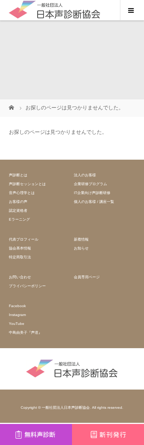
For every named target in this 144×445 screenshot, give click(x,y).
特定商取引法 (20, 257)
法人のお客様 (85, 175)
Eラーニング (19, 219)
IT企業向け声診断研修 (92, 193)
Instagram (17, 315)
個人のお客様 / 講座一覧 (94, 202)
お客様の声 (18, 202)
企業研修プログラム (90, 184)
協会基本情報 (20, 248)
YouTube (16, 324)
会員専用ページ (87, 277)
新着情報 (81, 239)
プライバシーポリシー (27, 286)
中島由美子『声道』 (25, 332)
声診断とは (18, 175)
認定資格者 (18, 210)
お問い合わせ (20, 277)
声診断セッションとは (27, 184)
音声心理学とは (22, 193)
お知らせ (81, 248)
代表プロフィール (23, 239)
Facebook (17, 306)
